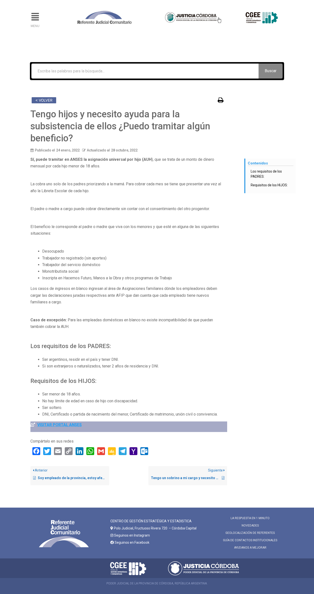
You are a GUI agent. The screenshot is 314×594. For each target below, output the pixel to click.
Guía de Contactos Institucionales (250, 540)
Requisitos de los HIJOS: (269, 185)
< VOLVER (43, 100)
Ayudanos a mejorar (250, 547)
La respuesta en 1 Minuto (250, 518)
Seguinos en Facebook (131, 542)
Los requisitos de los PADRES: (266, 173)
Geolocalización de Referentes (250, 533)
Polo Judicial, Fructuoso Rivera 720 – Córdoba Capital (155, 528)
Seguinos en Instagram (131, 535)
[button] (35, 17)
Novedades (250, 525)
